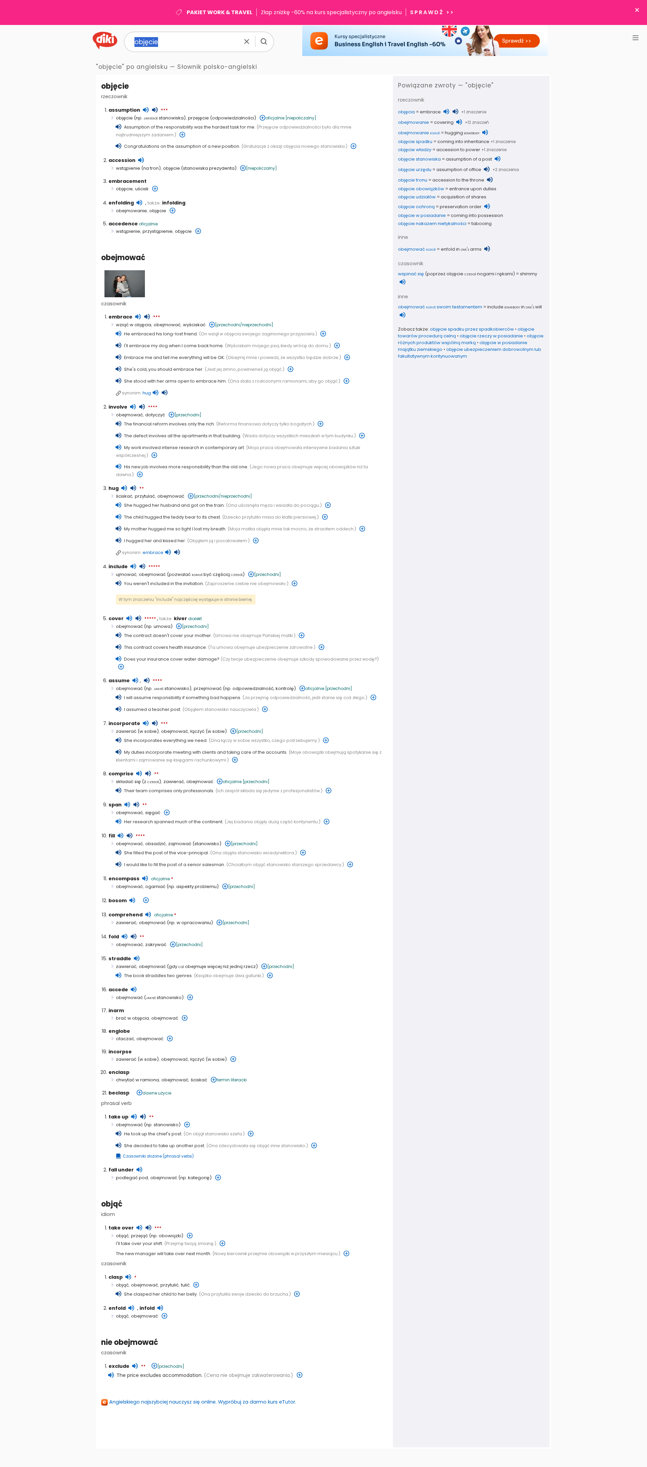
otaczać (125, 1038)
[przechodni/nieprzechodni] (244, 325)
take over (121, 1227)
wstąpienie (128, 168)
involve (118, 407)
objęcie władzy (414, 149)
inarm (116, 1010)
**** (152, 407)
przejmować (208, 688)
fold (114, 936)
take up (118, 1116)
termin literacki (232, 1080)
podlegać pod (132, 1177)
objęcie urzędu (414, 169)
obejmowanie (131, 210)
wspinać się (411, 274)
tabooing (481, 223)
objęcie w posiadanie (422, 215)
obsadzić (155, 843)
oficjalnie (275, 118)
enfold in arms (461, 249)
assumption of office (458, 169)
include (118, 566)
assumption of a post (469, 159)
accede (118, 989)
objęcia (406, 112)
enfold (117, 1308)
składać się (128, 781)
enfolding (121, 202)
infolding (173, 202)
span (115, 804)
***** (154, 567)
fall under (121, 1169)
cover (116, 618)
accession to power (458, 149)
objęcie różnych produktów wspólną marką (471, 339)
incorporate (124, 723)
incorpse (120, 1051)
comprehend (126, 914)
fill (112, 835)
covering (444, 122)
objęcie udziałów (417, 197)
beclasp (119, 1092)
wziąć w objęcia (133, 325)
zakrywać (155, 944)
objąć (111, 1204)
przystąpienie (158, 231)
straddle (120, 958)
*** (164, 110)
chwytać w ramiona (137, 1080)
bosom (118, 900)
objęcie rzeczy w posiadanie (491, 336)
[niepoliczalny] (300, 118)
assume (119, 680)
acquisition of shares (463, 197)
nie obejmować (129, 1342)
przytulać (145, 496)
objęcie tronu (412, 180)
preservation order (461, 206)
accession (122, 160)
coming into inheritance (463, 141)
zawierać (126, 731)
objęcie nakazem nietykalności (432, 223)
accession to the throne (458, 180)
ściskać (124, 496)
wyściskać (194, 325)
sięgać (152, 812)
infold (147, 1308)
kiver (180, 618)
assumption (124, 110)
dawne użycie (157, 1093)
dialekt (195, 618)
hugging (462, 133)
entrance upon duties (472, 189)
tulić (185, 1285)
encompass (124, 878)
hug (147, 393)
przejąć (139, 1236)
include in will (514, 307)
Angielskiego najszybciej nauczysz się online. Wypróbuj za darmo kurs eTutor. (202, 1402)
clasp (116, 1277)
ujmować (126, 574)
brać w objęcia (132, 1018)
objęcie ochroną (416, 206)
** (141, 489)
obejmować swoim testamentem (440, 307)
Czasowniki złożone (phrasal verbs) (158, 1156)
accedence (123, 223)
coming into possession (477, 215)
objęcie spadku (415, 141)
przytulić (169, 1285)
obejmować (123, 257)
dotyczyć (155, 415)
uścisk (142, 189)
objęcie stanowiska (419, 159)
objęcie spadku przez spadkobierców (472, 329)
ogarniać (155, 886)
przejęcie (198, 118)
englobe (119, 1031)
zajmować (179, 843)
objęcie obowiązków (421, 189)
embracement (128, 181)
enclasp (119, 1072)
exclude (119, 1366)
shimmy (528, 274)
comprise (121, 773)
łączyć (197, 731)
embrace (120, 316)
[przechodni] (188, 415)
